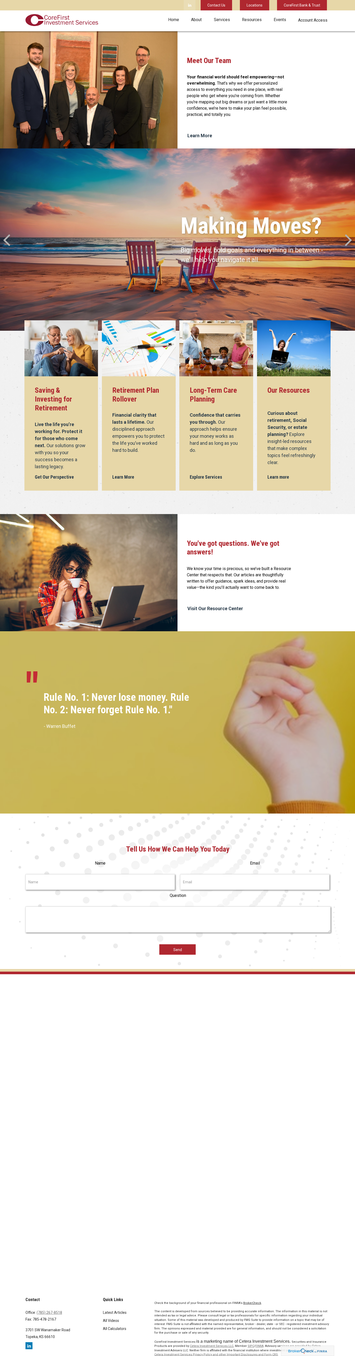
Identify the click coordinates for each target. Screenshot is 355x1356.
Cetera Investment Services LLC (211, 1346)
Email (255, 863)
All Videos (111, 1320)
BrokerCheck (252, 1303)
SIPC (251, 1346)
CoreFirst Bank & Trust (302, 5)
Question (178, 895)
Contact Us (216, 5)
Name (100, 863)
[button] (173, 19)
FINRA (259, 1346)
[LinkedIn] (189, 5)
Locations (254, 5)
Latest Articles (115, 1312)
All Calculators (114, 1329)
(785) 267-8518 (49, 1312)
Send (177, 950)
